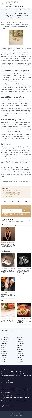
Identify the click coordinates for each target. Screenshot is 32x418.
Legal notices (12, 413)
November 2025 (4, 353)
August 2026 (20, 361)
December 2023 (4, 335)
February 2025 (20, 343)
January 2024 (20, 335)
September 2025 (5, 351)
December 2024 (20, 341)
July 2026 (3, 361)
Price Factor (8, 196)
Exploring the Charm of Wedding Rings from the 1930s (12, 373)
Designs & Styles (16, 9)
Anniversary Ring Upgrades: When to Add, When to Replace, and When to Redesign (16, 376)
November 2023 (20, 333)
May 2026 (3, 359)
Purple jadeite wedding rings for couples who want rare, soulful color (15, 388)
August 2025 (20, 349)
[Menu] (2, 4)
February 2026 (20, 355)
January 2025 (4, 343)
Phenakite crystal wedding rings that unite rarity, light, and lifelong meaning (15, 401)
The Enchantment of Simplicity (13, 191)
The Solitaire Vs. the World (12, 192)
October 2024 (20, 339)
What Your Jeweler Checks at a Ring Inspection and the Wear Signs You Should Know (15, 398)
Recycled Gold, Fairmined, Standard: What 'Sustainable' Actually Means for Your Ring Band (14, 395)
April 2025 (19, 345)
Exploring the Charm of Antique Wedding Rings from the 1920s (14, 371)
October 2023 (4, 333)
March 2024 (19, 337)
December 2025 (20, 353)
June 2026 (19, 359)
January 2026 (4, 355)
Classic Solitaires (26, 9)
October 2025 (20, 351)
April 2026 (19, 357)
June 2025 (19, 347)
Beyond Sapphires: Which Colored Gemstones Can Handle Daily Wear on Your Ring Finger (16, 391)
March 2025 (3, 345)
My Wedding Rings (5, 9)
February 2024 (4, 337)
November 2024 (4, 341)
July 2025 (3, 349)
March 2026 (3, 357)
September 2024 (5, 339)
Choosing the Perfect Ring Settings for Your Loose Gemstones (14, 378)
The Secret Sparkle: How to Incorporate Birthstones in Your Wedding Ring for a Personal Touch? (15, 381)
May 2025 (3, 347)
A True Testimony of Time (12, 194)
